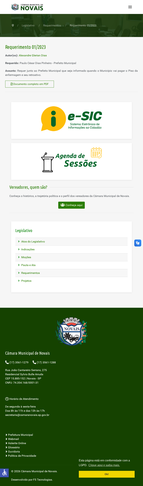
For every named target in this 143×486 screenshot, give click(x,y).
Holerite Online (16, 443)
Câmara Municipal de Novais (39, 471)
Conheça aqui (73, 205)
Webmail (13, 439)
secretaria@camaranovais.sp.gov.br (27, 415)
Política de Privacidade (21, 455)
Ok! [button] (107, 474)
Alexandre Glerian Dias (33, 55)
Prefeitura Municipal (20, 434)
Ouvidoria (13, 451)
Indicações (28, 249)
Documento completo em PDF (30, 84)
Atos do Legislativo (33, 241)
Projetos (26, 280)
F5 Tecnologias (42, 479)
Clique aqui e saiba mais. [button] (104, 465)
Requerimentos (30, 273)
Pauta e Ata (28, 265)
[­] (71, 426)
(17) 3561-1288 (46, 362)
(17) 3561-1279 (18, 362)
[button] (130, 7)
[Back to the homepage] (28, 7)
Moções (26, 257)
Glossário (13, 447)
